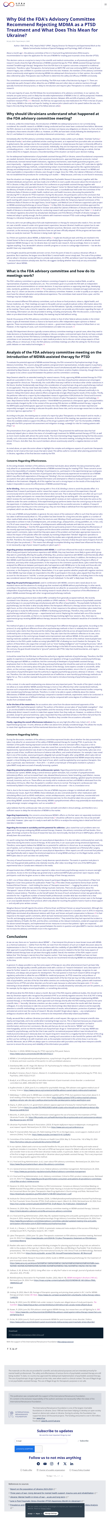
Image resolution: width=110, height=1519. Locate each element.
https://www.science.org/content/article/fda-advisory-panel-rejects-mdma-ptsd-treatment (60, 1090)
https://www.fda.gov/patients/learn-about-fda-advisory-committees (37, 1164)
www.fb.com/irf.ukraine (50, 1421)
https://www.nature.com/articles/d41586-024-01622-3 (31, 1054)
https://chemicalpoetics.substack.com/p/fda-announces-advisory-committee (41, 1211)
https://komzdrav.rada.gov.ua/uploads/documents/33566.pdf (35, 1142)
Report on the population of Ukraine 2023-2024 (31, 1489)
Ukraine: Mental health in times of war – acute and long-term (37, 1497)
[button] (105, 4)
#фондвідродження (65, 1342)
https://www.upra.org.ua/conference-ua (67, 1127)
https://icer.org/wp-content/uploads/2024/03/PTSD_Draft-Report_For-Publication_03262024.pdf (48, 1204)
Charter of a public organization (52, 1470)
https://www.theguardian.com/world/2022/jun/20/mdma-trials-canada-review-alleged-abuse (55, 1305)
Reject (38, 1513)
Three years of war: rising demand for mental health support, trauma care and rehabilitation (52, 1493)
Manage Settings (51, 1513)
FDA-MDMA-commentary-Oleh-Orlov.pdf (27, 1335)
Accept (30, 1513)
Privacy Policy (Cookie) (81, 1470)
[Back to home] (14, 4)
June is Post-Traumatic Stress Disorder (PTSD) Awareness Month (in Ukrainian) (45, 1501)
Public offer (27, 1470)
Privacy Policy (46, 1508)
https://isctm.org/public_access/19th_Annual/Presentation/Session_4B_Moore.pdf (59, 1253)
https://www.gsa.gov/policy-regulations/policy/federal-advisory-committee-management (50, 1171)
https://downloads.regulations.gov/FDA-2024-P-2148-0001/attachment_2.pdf (40, 1194)
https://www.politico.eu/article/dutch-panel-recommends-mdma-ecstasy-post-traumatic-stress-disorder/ (52, 1322)
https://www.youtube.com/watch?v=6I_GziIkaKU (51, 1134)
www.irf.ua (41, 1418)
